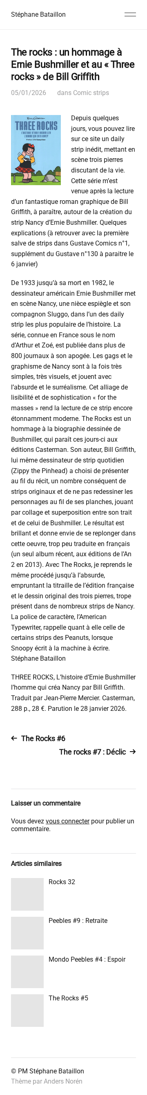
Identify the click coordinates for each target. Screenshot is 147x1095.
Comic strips (91, 93)
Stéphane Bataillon (38, 14)
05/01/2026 (28, 93)
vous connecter (67, 821)
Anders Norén (63, 1081)
